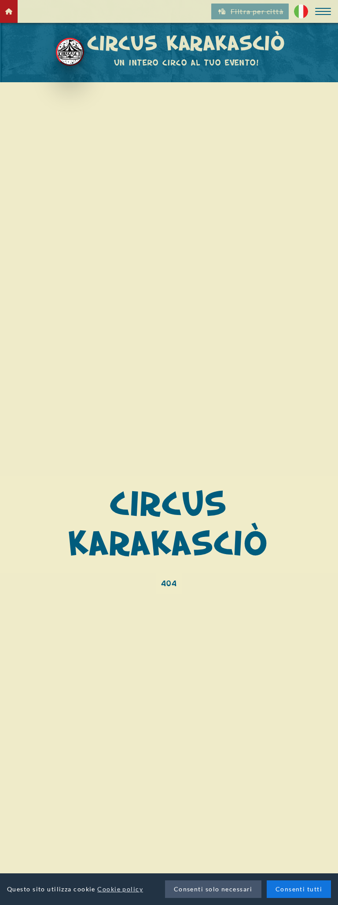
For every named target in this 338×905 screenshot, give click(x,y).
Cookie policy (120, 889)
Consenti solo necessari (213, 889)
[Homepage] (9, 11)
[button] (323, 11)
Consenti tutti (299, 889)
